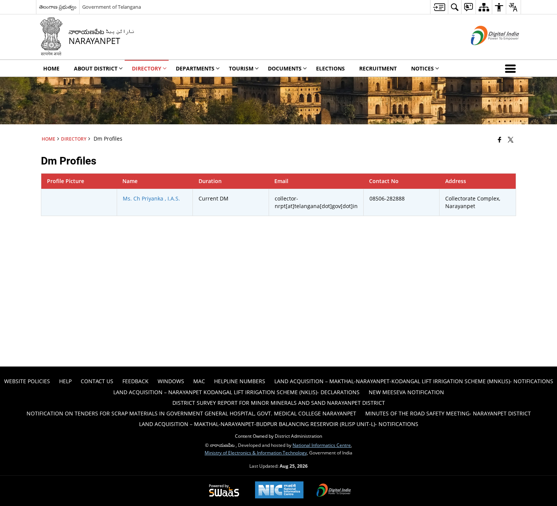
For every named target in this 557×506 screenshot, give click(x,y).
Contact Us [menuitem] (97, 381)
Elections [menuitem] (330, 68)
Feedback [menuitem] (135, 381)
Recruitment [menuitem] (378, 68)
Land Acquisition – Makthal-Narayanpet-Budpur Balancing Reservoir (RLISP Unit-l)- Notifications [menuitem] (278, 424)
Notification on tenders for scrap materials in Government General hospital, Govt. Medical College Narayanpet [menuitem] (191, 413)
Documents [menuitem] (285, 68)
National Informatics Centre (322, 445)
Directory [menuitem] (146, 68)
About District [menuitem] (95, 68)
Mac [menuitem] (199, 381)
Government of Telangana (111, 6)
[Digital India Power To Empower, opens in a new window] (334, 491)
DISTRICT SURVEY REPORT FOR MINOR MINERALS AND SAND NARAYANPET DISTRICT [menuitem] (278, 402)
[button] (512, 68)
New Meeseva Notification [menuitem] (406, 392)
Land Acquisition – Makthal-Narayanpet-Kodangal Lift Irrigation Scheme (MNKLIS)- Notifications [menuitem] (413, 381)
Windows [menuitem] (171, 381)
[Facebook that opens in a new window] (499, 139)
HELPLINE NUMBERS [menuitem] (239, 381)
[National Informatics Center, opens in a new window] (279, 491)
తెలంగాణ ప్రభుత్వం (58, 6)
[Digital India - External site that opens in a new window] (485, 51)
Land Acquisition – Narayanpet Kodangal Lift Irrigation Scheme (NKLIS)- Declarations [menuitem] (236, 392)
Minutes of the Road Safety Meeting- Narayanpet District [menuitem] (448, 413)
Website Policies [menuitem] (27, 381)
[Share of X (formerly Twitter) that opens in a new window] (510, 139)
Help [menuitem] (65, 381)
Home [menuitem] (51, 68)
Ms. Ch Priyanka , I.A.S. (151, 198)
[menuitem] (439, 7)
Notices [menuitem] (422, 68)
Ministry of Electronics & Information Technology (256, 453)
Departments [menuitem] (195, 68)
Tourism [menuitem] (241, 68)
